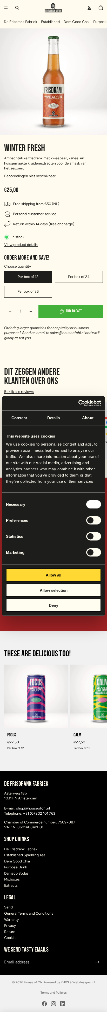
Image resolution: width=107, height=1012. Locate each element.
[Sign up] (97, 962)
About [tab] (87, 417)
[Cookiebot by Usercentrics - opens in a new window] (78, 403)
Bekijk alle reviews (19, 392)
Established (50, 22)
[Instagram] (53, 1004)
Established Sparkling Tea (24, 855)
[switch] (93, 520)
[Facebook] (44, 1004)
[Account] (89, 7)
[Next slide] (97, 709)
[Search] (17, 7)
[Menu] (6, 8)
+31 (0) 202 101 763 (39, 813)
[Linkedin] (62, 1004)
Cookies (10, 938)
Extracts (11, 885)
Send (8, 907)
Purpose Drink (15, 867)
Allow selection (54, 590)
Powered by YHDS (56, 982)
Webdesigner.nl (83, 982)
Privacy (10, 926)
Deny (53, 605)
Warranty (11, 919)
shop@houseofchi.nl (33, 808)
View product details (21, 245)
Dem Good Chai (76, 22)
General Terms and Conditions (28, 913)
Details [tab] (53, 417)
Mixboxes (12, 879)
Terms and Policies (54, 992)
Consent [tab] (19, 417)
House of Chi (33, 982)
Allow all (53, 575)
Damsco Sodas (16, 873)
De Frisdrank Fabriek (20, 22)
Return (9, 932)
